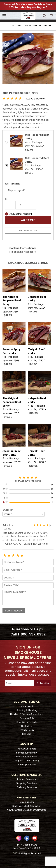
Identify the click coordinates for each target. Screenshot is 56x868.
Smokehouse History (26, 752)
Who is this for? (12, 184)
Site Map (26, 734)
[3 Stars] (13, 555)
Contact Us (26, 726)
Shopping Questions (26, 783)
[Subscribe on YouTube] (34, 838)
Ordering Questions (27, 787)
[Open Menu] (10, 16)
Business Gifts (27, 718)
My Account (27, 706)
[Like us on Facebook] (27, 838)
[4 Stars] (18, 555)
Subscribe (43, 683)
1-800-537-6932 (32, 634)
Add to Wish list (28, 230)
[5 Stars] (22, 555)
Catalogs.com (27, 802)
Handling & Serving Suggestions (26, 714)
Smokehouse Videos (26, 756)
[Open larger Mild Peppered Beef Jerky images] (28, 60)
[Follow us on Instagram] (19, 838)
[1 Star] (4, 555)
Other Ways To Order (27, 722)
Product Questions (26, 779)
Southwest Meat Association (26, 806)
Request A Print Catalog (27, 760)
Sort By (8, 509)
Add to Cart (28, 220)
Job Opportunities (27, 764)
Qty (6, 199)
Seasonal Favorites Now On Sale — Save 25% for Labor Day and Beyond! (28, 6)
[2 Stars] (9, 555)
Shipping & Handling (26, 710)
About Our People (27, 748)
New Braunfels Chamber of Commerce (27, 810)
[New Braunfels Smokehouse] (28, 15)
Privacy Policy (27, 730)
